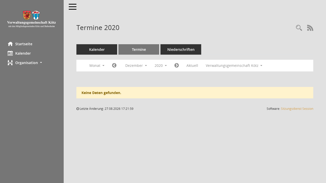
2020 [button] (159, 65)
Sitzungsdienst (297, 108)
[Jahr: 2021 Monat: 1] (177, 65)
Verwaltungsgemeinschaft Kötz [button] (233, 65)
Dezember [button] (134, 65)
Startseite (23, 43)
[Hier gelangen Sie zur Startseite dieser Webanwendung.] (32, 19)
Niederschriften (181, 49)
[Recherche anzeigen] (299, 28)
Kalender (23, 53)
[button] (32, 62)
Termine (139, 49)
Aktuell (192, 65)
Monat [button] (95, 65)
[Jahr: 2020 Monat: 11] (114, 65)
